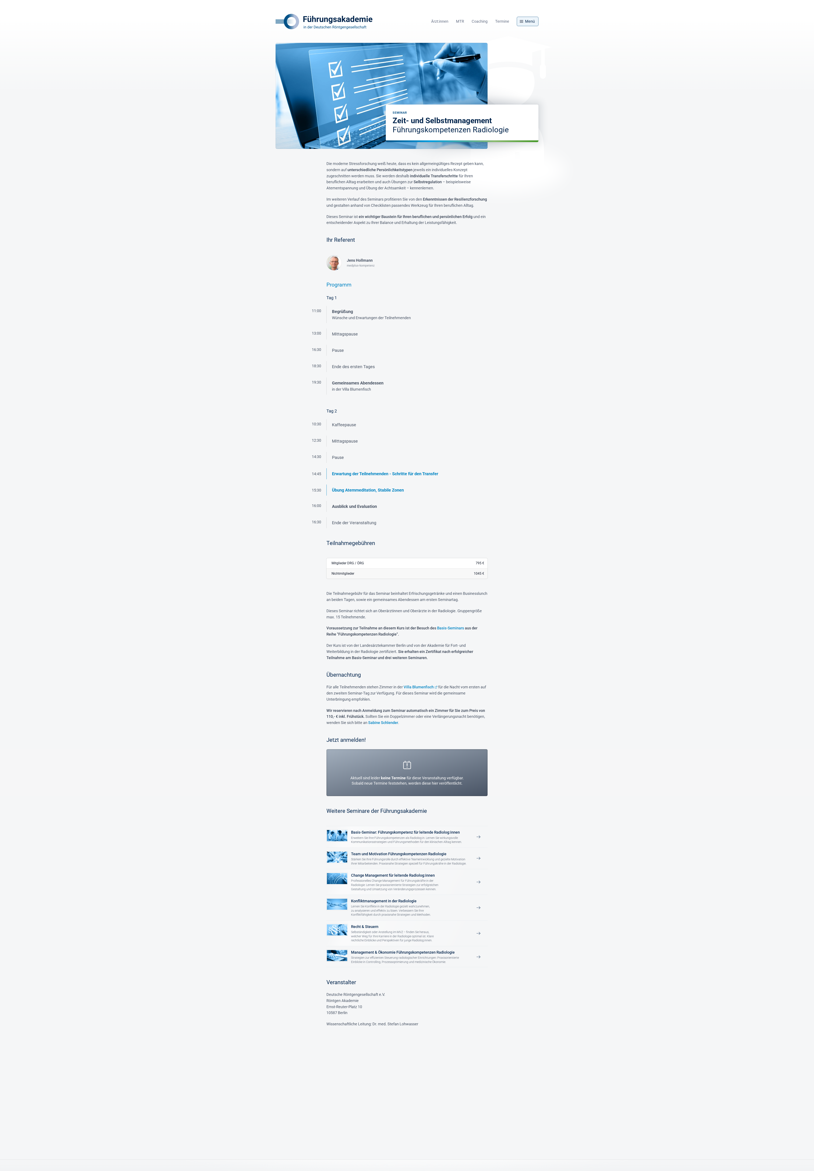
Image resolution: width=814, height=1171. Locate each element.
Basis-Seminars (450, 628)
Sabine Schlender (383, 722)
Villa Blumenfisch (419, 687)
